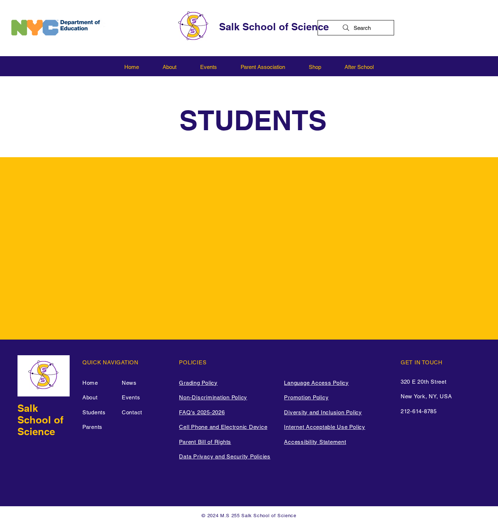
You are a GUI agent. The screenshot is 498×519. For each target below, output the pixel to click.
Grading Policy (198, 383)
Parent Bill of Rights (205, 442)
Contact (132, 412)
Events (131, 397)
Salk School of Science (274, 26)
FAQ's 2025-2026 (202, 412)
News (129, 383)
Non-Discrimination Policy (213, 397)
